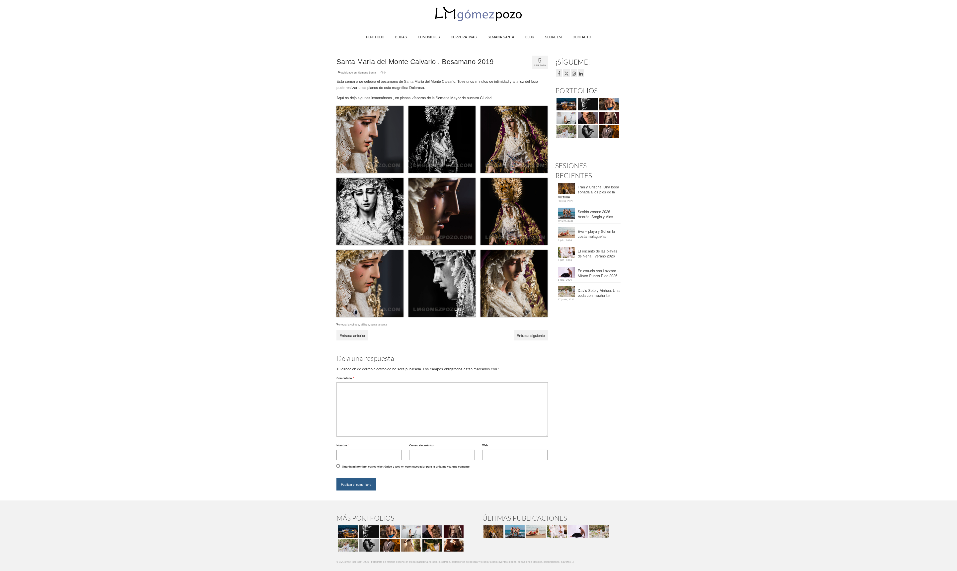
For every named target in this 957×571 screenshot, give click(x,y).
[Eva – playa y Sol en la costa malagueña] (535, 531)
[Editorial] (431, 545)
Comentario (345, 378)
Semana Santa (367, 72)
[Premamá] (587, 104)
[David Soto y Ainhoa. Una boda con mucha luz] (598, 531)
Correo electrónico (422, 445)
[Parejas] (453, 545)
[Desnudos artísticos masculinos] (608, 118)
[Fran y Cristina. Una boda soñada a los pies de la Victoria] (492, 531)
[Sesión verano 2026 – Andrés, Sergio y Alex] (514, 531)
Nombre (342, 445)
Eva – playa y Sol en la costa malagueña (596, 234)
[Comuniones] (410, 545)
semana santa (379, 324)
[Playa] (608, 104)
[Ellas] (587, 118)
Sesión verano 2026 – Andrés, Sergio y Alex (595, 214)
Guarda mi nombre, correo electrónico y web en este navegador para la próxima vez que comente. (406, 466)
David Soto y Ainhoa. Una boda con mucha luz (599, 293)
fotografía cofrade (348, 324)
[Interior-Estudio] (587, 131)
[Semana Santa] (565, 104)
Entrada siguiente (531, 335)
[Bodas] (565, 131)
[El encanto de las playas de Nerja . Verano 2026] (556, 531)
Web (485, 445)
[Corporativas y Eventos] (565, 118)
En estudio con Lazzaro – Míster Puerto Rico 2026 (598, 273)
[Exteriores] (608, 131)
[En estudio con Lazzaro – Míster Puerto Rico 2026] (577, 531)
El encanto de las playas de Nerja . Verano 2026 (597, 253)
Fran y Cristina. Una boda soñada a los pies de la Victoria (588, 191)
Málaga (365, 324)
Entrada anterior (352, 335)
